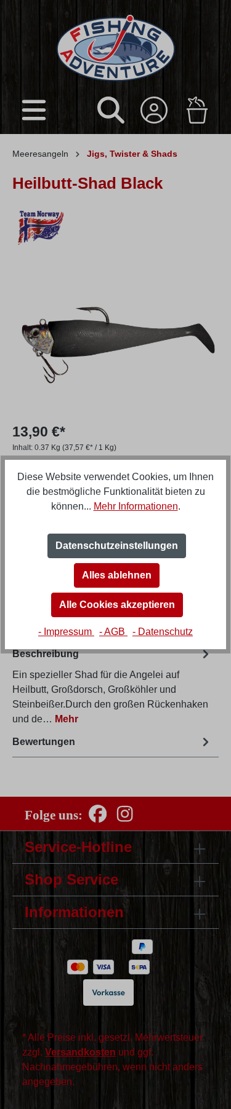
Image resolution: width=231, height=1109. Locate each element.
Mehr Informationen (136, 506)
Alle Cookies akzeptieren (117, 604)
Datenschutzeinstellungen (116, 545)
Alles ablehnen (117, 575)
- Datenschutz (162, 631)
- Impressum (66, 631)
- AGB (113, 631)
